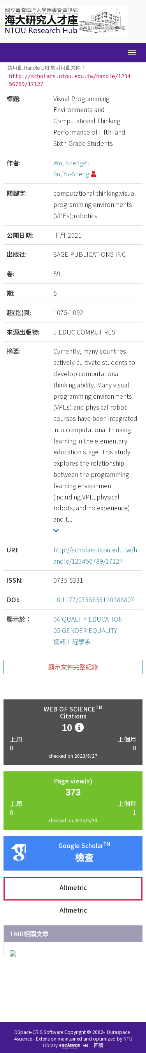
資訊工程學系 (72, 641)
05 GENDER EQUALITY (85, 630)
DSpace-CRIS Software (38, 1031)
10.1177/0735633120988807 (93, 599)
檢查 (84, 857)
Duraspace (118, 1031)
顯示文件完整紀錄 (73, 666)
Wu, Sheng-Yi (71, 162)
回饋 (98, 1045)
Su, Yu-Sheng (71, 173)
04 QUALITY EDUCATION (88, 619)
